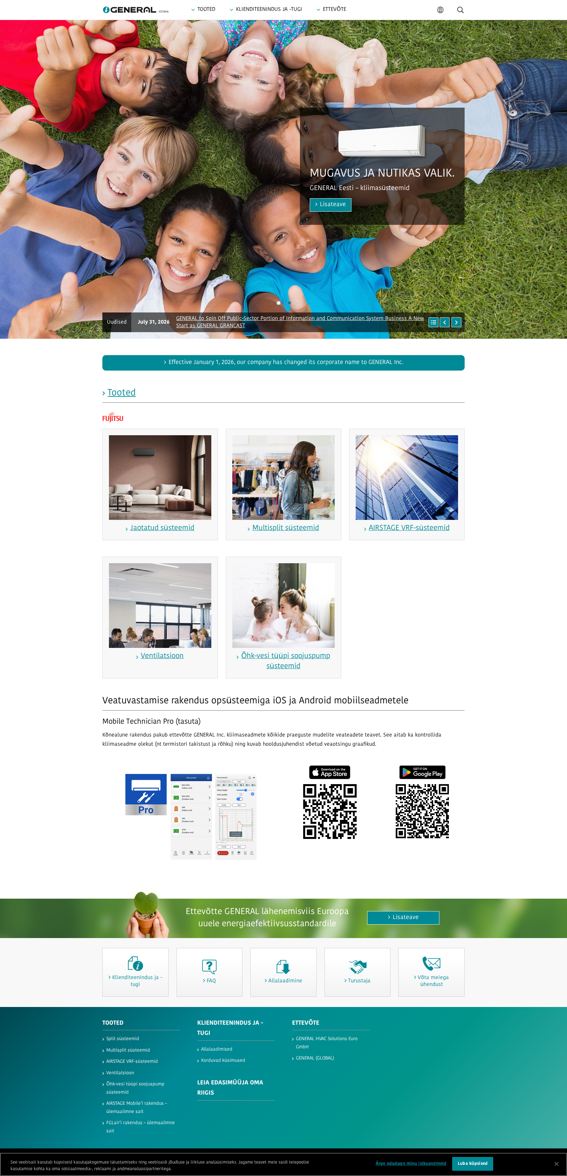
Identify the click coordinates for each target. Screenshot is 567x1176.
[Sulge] (556, 1164)
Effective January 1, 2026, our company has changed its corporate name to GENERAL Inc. (286, 363)
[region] (283, 1164)
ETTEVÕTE (305, 1023)
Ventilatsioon (120, 1073)
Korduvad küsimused (223, 1060)
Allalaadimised (216, 1049)
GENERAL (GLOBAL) (315, 1058)
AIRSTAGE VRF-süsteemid (132, 1061)
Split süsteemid (122, 1039)
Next (550, 179)
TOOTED (112, 1023)
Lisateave (271, 218)
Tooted (122, 393)
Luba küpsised (473, 1164)
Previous (16, 179)
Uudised (117, 322)
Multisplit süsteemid (128, 1050)
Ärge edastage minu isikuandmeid (411, 1164)
